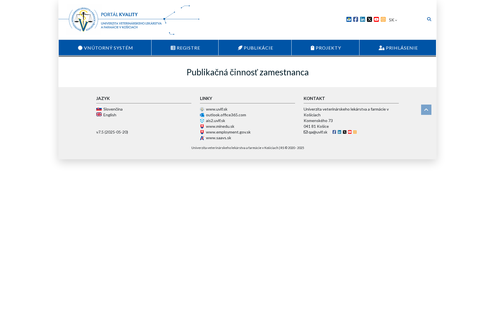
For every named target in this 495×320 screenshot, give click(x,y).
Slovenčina (112, 109)
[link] (348, 19)
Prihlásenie (401, 47)
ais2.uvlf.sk (215, 120)
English (109, 114)
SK (392, 19)
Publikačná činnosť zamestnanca (247, 72)
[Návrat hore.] (426, 110)
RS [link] (282, 148)
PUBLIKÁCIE (258, 47)
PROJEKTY (328, 47)
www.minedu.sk (220, 126)
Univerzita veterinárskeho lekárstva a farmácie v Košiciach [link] (234, 148)
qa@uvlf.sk (318, 131)
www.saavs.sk (218, 137)
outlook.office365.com (226, 114)
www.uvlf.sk (216, 109)
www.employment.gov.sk (228, 131)
